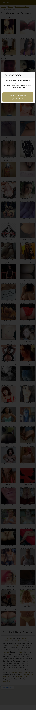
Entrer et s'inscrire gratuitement (18, 97)
